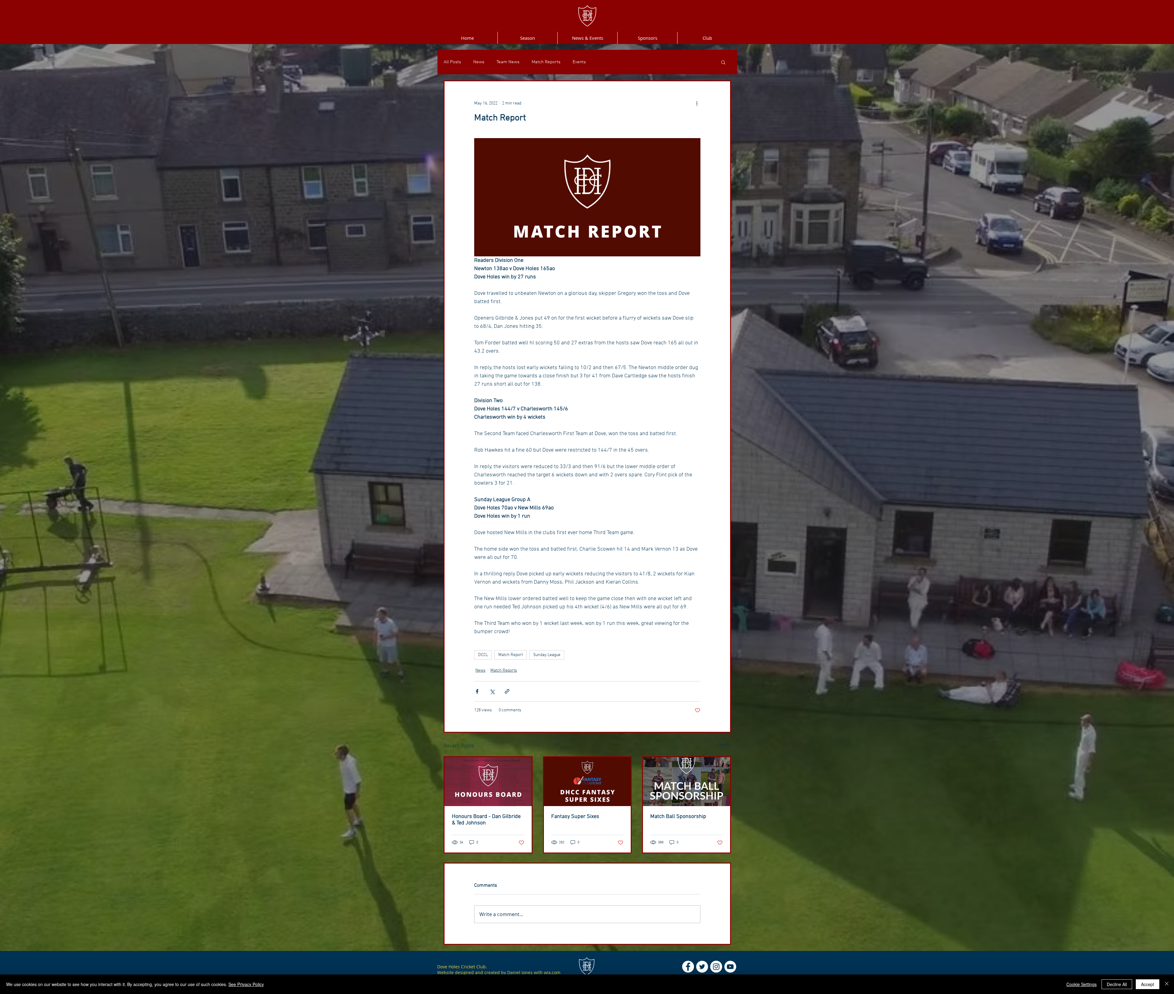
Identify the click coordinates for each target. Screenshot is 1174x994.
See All (724, 745)
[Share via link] (507, 691)
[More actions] (696, 103)
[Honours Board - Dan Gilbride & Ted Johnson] (488, 781)
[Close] (1166, 984)
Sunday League (546, 655)
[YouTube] (730, 967)
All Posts (452, 62)
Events (579, 62)
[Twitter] (702, 967)
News (478, 62)
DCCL (483, 655)
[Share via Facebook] (477, 691)
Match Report (510, 655)
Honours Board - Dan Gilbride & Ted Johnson (486, 819)
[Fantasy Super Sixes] (587, 781)
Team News (508, 62)
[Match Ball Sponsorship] (686, 781)
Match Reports (546, 62)
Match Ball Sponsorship (678, 816)
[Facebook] (688, 967)
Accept (1147, 984)
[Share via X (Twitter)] (492, 691)
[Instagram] (716, 967)
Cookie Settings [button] (1081, 984)
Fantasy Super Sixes (575, 816)
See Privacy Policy (246, 984)
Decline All (1117, 984)
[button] (723, 62)
